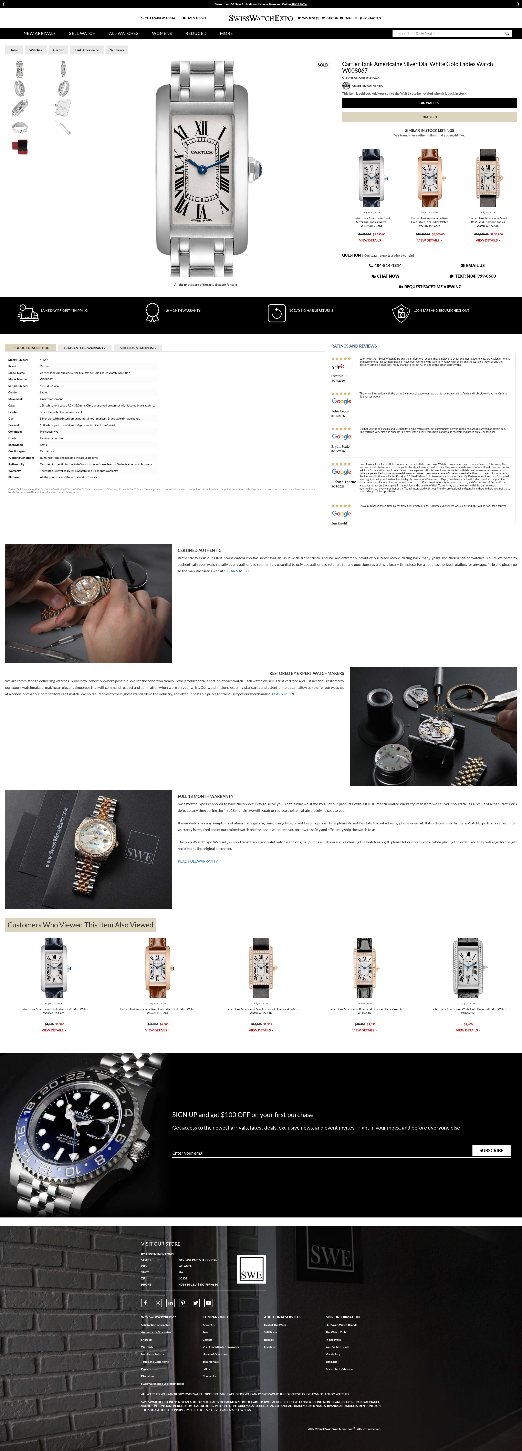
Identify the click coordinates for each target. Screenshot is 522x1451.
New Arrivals (40, 33)
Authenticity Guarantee (156, 1332)
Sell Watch (82, 33)
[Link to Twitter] (196, 1303)
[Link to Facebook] (145, 1303)
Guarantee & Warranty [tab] (85, 348)
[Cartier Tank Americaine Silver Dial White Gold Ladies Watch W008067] (206, 169)
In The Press (333, 1339)
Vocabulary (333, 1354)
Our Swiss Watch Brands (341, 1325)
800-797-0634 (208, 1284)
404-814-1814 (165, 18)
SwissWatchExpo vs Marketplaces (162, 1383)
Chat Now (387, 276)
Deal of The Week (275, 1325)
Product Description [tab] (30, 348)
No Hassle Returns (153, 1354)
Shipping (146, 1339)
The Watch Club (336, 1332)
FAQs (206, 1369)
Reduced (196, 33)
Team (206, 1332)
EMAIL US (350, 18)
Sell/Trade (270, 1332)
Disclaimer (148, 1376)
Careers (207, 1339)
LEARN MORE (238, 571)
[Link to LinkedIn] (170, 1303)
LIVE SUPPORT (196, 18)
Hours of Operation (215, 1354)
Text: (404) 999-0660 (475, 276)
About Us (209, 1325)
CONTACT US (372, 18)
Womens (162, 33)
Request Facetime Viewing (432, 286)
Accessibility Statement (340, 1369)
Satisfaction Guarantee (155, 1325)
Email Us (475, 265)
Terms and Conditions (155, 1361)
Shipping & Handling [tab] (138, 348)
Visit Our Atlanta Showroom (221, 1347)
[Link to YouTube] (208, 1303)
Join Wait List (429, 103)
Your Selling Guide (337, 1347)
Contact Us (210, 1376)
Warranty (147, 1347)
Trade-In (429, 117)
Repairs (269, 1339)
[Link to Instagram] (158, 1303)
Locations (270, 1347)
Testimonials (211, 1361)
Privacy (146, 1369)
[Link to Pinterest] (183, 1303)
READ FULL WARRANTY (198, 861)
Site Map (331, 1361)
